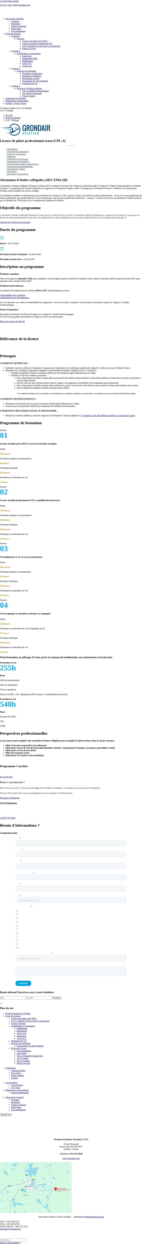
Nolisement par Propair (16, 98)
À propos (15, 21)
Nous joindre (13, 1)
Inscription (12, 171)
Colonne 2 (15, 51)
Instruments (22, 1031)
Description (12, 149)
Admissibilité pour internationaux (14, 298)
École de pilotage (13, 34)
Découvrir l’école (18, 1048)
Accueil (3, 1)
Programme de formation (18, 161)
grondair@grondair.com (10, 1229)
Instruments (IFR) (30, 58)
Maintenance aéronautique (17, 101)
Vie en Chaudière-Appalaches (30, 1056)
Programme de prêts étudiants (35, 81)
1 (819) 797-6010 (7, 818)
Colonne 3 (15, 68)
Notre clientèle (17, 1075)
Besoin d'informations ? (10, 1243)
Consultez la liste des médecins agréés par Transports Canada (108, 415)
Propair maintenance (20, 1092)
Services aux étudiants (26, 71)
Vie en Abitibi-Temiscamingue (35, 91)
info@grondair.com (21, 5)
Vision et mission (18, 26)
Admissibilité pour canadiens (12, 295)
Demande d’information (17, 174)
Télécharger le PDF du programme (15, 222)
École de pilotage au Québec (18, 1013)
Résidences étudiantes (31, 76)
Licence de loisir (18, 1023)
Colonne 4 (15, 86)
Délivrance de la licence (17, 159)
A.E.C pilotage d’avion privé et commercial (41, 46)
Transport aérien (18, 1070)
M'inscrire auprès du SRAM (12, 321)
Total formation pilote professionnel (22, 164)
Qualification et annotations (29, 53)
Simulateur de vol (30, 83)
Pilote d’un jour (29, 48)
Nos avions (16, 1073)
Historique (15, 24)
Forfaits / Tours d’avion (16, 103)
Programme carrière (30, 78)
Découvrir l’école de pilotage (29, 88)
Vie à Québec (23, 1058)
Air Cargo (15, 1087)
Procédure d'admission (10, 798)
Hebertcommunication (94, 1217)
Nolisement (11, 1068)
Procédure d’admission (32, 73)
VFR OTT (27, 63)
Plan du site (6, 1115)
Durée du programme (16, 154)
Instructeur (26, 56)
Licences (20, 38)
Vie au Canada (28, 96)
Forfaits (14, 1078)
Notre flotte (16, 29)
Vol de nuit (27, 66)
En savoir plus (6, 777)
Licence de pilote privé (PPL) (35, 41)
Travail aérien (11, 1082)
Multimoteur (27, 61)
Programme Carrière (16, 169)
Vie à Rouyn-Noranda (32, 93)
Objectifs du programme (18, 151)
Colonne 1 (15, 36)
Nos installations (18, 31)
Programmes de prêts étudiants (30, 1046)
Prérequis (11, 156)
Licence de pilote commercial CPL (37, 43)
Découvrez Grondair (15, 19)
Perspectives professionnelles (20, 166)
